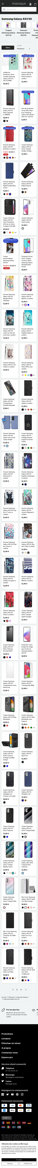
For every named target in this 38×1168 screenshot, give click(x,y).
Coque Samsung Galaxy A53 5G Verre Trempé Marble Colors (8, 864)
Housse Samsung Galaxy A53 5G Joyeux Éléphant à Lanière (27, 511)
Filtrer (8, 47)
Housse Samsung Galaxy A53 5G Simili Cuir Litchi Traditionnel (28, 971)
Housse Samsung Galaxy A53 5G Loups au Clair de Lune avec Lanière (9, 332)
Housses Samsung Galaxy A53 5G (23, 32)
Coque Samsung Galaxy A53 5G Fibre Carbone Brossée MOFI (8, 648)
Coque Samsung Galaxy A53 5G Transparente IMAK (27, 683)
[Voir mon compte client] (30, 4)
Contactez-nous (10, 1052)
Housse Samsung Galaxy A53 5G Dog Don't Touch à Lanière (9, 511)
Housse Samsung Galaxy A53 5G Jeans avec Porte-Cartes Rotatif (9, 436)
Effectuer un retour (11, 1043)
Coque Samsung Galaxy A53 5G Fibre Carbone (8, 828)
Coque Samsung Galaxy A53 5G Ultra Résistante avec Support (28, 718)
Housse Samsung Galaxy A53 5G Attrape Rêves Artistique (9, 297)
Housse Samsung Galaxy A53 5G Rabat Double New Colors (9, 185)
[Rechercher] (4, 9)
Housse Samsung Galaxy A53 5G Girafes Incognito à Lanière (9, 579)
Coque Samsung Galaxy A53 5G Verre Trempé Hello (9, 899)
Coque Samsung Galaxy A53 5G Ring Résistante (9, 717)
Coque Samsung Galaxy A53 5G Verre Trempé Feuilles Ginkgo (27, 148)
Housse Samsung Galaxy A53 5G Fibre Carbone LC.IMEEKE (9, 111)
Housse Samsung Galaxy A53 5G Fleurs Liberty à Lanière (27, 75)
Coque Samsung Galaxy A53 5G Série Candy (27, 220)
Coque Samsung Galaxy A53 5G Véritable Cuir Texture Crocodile (9, 793)
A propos (6, 1048)
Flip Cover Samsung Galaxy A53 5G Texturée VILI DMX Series (10, 934)
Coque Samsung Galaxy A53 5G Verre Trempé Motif (28, 828)
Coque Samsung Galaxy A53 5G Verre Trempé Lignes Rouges (27, 613)
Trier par (19, 45)
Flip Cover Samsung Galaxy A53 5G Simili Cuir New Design (28, 899)
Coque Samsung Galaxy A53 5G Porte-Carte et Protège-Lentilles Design (9, 756)
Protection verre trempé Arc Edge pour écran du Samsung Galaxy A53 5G (27, 649)
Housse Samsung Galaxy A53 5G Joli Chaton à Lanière (9, 365)
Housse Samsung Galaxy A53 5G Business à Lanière (9, 147)
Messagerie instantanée (15, 1077)
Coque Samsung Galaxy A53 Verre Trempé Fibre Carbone (27, 864)
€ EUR (5, 1118)
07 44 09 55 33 (12, 1071)
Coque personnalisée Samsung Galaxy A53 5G (8, 259)
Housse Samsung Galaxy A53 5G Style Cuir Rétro (9, 970)
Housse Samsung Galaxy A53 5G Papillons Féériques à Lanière (28, 475)
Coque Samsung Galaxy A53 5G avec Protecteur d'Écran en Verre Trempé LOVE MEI (9, 222)
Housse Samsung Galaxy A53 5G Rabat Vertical (27, 184)
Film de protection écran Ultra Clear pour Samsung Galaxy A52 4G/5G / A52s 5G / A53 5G (28, 112)
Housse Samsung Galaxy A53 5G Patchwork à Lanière (9, 475)
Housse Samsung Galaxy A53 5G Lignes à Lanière (27, 401)
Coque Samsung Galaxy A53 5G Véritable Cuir (27, 792)
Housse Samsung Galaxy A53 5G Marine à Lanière (27, 578)
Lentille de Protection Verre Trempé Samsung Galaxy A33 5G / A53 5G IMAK (9, 76)
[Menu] (7, 4)
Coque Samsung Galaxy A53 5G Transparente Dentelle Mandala (9, 402)
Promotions (7, 1034)
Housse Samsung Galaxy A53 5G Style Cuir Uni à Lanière (27, 934)
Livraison (6, 1038)
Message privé (11, 1084)
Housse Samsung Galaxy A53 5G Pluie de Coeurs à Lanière (10, 545)
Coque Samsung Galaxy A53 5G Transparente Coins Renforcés (9, 684)
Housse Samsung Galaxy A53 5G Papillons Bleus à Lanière (27, 332)
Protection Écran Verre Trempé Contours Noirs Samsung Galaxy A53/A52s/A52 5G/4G (27, 262)
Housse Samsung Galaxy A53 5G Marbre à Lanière (27, 296)
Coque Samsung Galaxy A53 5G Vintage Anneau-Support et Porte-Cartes (27, 437)
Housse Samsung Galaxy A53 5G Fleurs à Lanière (9, 612)
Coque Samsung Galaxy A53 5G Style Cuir (27, 753)
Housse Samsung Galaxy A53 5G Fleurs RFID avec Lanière (27, 366)
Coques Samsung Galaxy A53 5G (8, 32)
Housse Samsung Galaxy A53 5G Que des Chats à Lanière (28, 544)
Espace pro (7, 1057)
